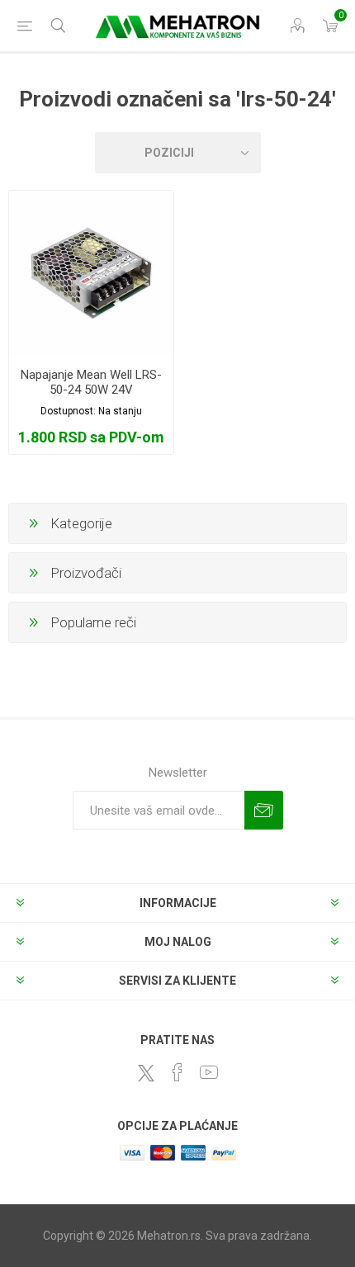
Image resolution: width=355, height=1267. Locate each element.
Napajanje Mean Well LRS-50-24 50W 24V (91, 382)
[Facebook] (177, 1072)
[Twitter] (146, 1073)
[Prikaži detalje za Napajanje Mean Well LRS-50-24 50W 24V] (91, 273)
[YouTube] (209, 1072)
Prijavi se (263, 810)
